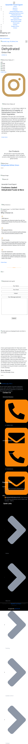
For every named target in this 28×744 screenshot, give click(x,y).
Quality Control (15, 26)
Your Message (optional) (14, 297)
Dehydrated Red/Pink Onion (16, 13)
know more (4, 137)
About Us (15, 8)
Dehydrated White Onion (16, 11)
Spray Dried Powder (16, 21)
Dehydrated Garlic (16, 15)
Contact (15, 28)
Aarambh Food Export (14, 4)
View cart (2, 38)
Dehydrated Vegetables (16, 16)
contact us (4, 55)
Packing (15, 24)
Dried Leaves (16, 23)
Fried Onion (16, 18)
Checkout (7, 38)
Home (15, 6)
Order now (3, 72)
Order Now (4, 262)
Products (15, 10)
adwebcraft (17, 608)
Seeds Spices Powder (16, 19)
